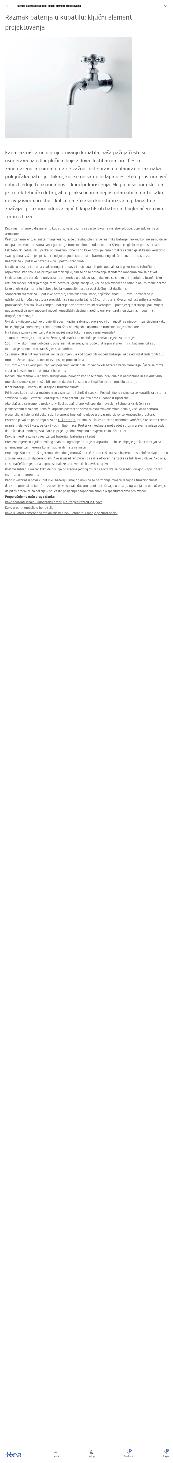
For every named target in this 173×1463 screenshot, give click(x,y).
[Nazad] (7, 5)
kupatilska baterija (152, 392)
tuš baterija (66, 420)
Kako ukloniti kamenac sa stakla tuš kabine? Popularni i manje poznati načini (61, 513)
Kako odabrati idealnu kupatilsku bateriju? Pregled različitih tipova (53, 502)
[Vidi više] (165, 5)
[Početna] (14, 1454)
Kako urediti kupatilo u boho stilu (29, 507)
